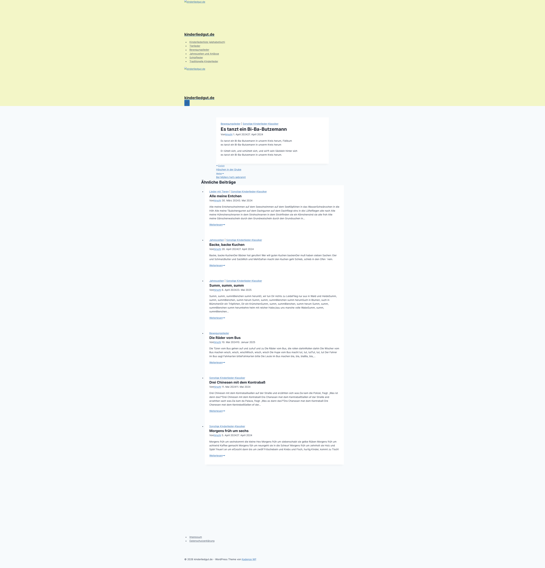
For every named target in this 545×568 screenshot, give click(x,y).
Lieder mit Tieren (219, 191)
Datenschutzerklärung (201, 540)
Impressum (195, 537)
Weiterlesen (217, 224)
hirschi (228, 134)
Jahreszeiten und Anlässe (204, 53)
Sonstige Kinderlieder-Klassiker (260, 123)
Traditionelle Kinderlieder (203, 61)
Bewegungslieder (199, 49)
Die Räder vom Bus (225, 338)
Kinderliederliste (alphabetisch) (207, 42)
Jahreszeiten (216, 240)
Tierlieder (194, 45)
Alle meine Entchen (225, 196)
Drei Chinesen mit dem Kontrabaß (237, 382)
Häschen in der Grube (228, 168)
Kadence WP (249, 559)
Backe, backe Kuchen (227, 245)
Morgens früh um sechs (229, 431)
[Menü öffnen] (187, 103)
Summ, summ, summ (226, 285)
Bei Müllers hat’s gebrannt (231, 175)
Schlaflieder (196, 57)
